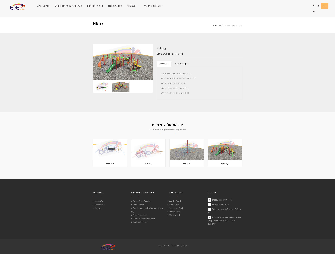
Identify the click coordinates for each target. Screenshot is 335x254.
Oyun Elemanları (140, 215)
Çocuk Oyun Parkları (141, 201)
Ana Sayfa (43, 6)
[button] (314, 11)
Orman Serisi (174, 212)
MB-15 (148, 163)
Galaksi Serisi (175, 201)
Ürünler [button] (132, 6)
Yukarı (184, 246)
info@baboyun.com (220, 205)
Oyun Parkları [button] (153, 6)
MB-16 (110, 163)
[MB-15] (148, 149)
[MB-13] (123, 62)
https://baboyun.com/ (222, 200)
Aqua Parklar (138, 205)
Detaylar (164, 64)
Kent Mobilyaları (140, 222)
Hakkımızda (115, 6)
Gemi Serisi (174, 205)
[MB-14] (187, 149)
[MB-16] (110, 149)
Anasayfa (99, 201)
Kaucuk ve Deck (176, 208)
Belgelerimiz (95, 6)
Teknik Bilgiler (182, 64)
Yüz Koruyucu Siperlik (68, 6)
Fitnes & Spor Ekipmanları (144, 219)
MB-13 (225, 163)
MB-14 (187, 163)
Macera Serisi (177, 54)
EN (324, 6)
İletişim (98, 208)
